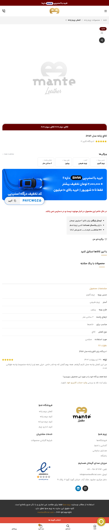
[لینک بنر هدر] (54, 3)
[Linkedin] (78, 488)
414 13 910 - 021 (94, 469)
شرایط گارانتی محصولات (41, 440)
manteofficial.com (45, 512)
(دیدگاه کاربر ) (87, 141)
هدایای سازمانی (100, 450)
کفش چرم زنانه (74, 20)
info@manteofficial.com (90, 474)
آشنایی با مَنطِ (100, 445)
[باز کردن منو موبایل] (105, 11)
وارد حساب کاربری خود (77, 382)
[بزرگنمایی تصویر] (102, 33)
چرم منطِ (67, 504)
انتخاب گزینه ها (54, 520)
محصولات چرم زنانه (91, 20)
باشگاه (104, 455)
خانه (105, 20)
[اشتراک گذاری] (102, 40)
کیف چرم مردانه (45, 421)
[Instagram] (85, 488)
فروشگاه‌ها (102, 440)
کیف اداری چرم (45, 426)
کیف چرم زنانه (46, 416)
